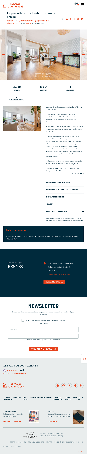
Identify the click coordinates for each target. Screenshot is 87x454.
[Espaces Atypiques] (13, 7)
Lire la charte (43, 324)
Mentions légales (68, 442)
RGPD (57, 442)
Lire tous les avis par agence (14, 373)
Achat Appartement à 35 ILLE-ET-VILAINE (21, 236)
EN (82, 442)
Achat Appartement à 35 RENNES (49, 236)
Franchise (17, 397)
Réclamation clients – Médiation (40, 442)
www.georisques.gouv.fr (76, 220)
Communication (36, 397)
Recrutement (47, 397)
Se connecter (53, 421)
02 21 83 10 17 (52, 271)
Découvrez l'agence (54, 282)
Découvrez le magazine (12, 421)
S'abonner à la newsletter (43, 349)
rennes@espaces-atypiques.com (59, 274)
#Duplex (16, 24)
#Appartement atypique (28, 21)
